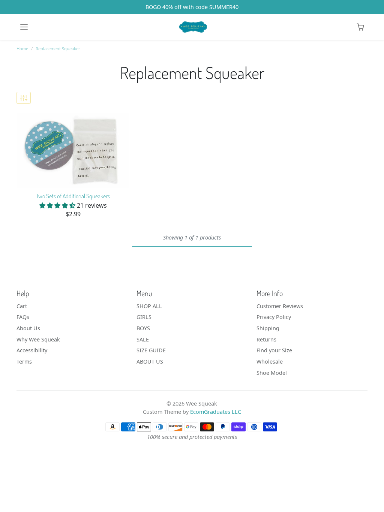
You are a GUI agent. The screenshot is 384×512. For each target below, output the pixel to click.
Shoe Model (271, 372)
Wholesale (269, 361)
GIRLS (144, 316)
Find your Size (274, 350)
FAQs (22, 316)
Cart (21, 306)
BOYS (143, 328)
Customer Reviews (279, 306)
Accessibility (31, 350)
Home (22, 48)
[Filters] (23, 98)
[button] (360, 27)
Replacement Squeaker (58, 48)
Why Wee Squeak (38, 339)
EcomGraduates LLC (215, 411)
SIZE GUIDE (151, 350)
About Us (28, 328)
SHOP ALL (149, 306)
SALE (142, 339)
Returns (266, 339)
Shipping (267, 328)
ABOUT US (149, 361)
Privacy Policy (273, 316)
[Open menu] (24, 27)
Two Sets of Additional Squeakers (73, 196)
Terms (24, 361)
